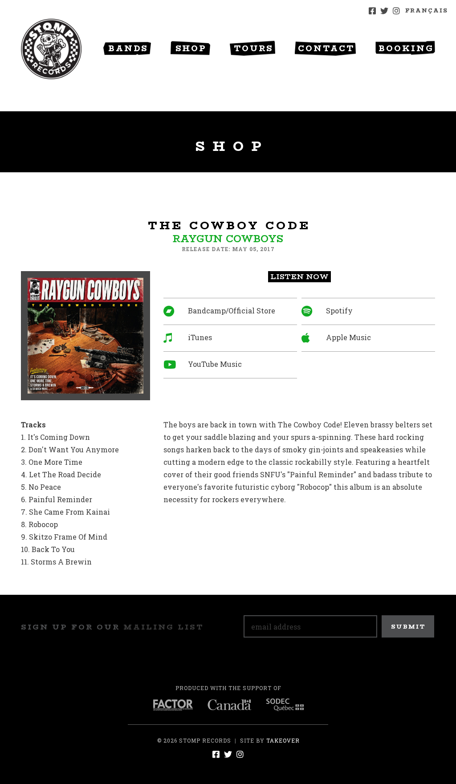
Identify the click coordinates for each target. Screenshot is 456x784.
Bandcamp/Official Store (231, 310)
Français (426, 10)
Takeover (283, 740)
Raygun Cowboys (228, 238)
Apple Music (348, 337)
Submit (408, 626)
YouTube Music (215, 364)
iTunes (200, 337)
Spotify (339, 310)
